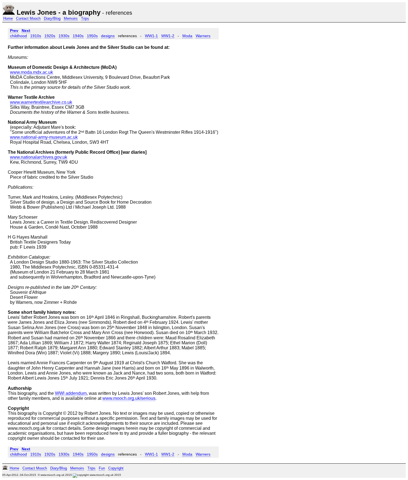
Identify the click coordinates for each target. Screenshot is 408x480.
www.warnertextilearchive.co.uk (41, 102)
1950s (92, 36)
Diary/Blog (52, 18)
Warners (203, 36)
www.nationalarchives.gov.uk (38, 157)
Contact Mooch (28, 18)
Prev (14, 30)
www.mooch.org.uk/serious (128, 398)
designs (108, 36)
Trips (85, 18)
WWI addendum (71, 393)
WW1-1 (151, 36)
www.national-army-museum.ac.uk (44, 137)
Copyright (116, 468)
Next (26, 30)
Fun (102, 468)
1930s (64, 36)
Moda (187, 36)
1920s (49, 36)
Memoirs (71, 18)
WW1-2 (167, 36)
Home (8, 18)
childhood (18, 36)
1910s (35, 36)
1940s (78, 36)
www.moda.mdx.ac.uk (31, 72)
